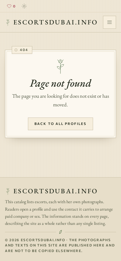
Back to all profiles (60, 124)
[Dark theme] (24, 6)
